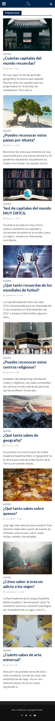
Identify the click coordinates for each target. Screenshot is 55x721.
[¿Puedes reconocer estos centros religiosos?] (27, 338)
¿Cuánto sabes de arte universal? (22, 657)
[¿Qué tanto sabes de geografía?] (27, 411)
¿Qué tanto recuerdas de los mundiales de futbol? (27, 287)
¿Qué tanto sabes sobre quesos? (23, 511)
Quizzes (7, 54)
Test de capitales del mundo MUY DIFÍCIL (27, 210)
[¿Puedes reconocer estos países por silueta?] (27, 111)
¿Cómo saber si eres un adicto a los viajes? (23, 584)
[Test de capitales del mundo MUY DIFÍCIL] (27, 184)
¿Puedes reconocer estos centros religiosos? (25, 364)
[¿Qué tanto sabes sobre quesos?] (27, 484)
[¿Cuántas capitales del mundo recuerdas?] (27, 34)
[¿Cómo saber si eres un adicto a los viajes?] (27, 557)
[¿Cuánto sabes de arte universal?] (27, 631)
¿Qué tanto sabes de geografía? (20, 437)
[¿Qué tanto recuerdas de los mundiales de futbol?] (27, 261)
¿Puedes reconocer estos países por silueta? (25, 137)
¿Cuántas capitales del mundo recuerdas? (22, 60)
